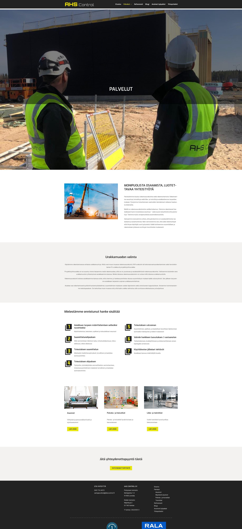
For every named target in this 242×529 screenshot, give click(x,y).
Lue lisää (112, 429)
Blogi (156, 506)
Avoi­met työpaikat (158, 4)
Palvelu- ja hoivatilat (163, 498)
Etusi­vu (118, 4)
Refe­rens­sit (138, 4)
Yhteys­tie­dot (173, 4)
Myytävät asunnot (162, 495)
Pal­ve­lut (127, 4)
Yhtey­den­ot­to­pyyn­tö (121, 468)
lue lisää (72, 429)
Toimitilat (159, 500)
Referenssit (158, 503)
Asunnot (158, 492)
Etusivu (156, 487)
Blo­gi (147, 4)
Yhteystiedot (158, 511)
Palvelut (157, 489)
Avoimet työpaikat (160, 509)
